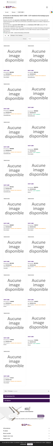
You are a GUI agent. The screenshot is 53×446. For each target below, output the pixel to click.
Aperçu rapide (23, 49)
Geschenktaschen (31, 77)
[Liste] (8, 35)
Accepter (30, 444)
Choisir (39, 39)
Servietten (6, 268)
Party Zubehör (6, 77)
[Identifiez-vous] (47, 7)
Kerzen (29, 192)
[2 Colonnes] (5, 35)
